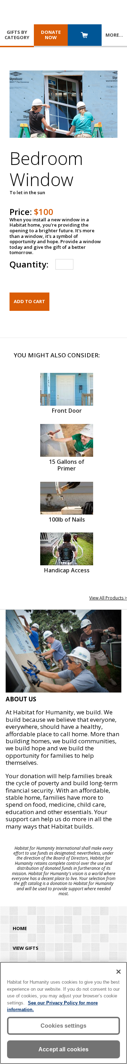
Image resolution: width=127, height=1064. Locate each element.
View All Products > (108, 598)
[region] (63, 1013)
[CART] (85, 35)
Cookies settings (64, 1026)
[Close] (118, 971)
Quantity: (29, 264)
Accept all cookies (63, 1049)
